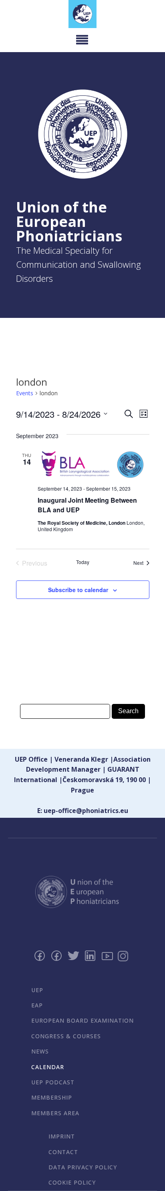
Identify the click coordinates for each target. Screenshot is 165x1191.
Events (24, 393)
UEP (37, 990)
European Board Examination (82, 1020)
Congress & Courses (66, 1036)
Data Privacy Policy (82, 1167)
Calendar (47, 1067)
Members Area (55, 1113)
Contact (63, 1152)
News (40, 1051)
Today (82, 562)
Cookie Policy (72, 1182)
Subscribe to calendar (78, 590)
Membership (51, 1097)
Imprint (61, 1136)
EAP (37, 1005)
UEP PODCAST (52, 1082)
